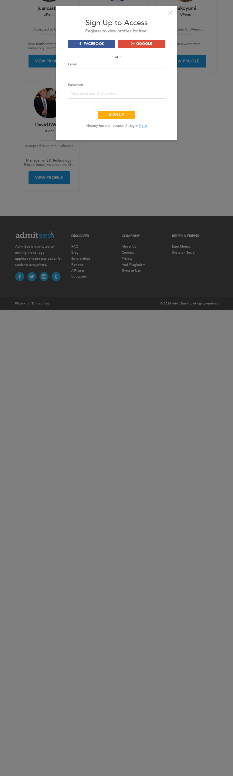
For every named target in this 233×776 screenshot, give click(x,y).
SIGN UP (116, 115)
